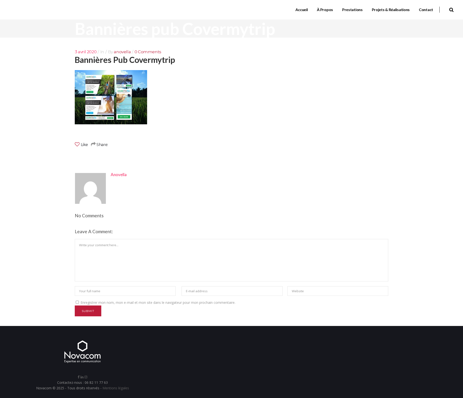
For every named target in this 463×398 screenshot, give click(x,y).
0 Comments (148, 51)
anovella (122, 51)
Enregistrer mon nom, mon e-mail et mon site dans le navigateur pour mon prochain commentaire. (158, 302)
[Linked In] (82, 377)
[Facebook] (79, 377)
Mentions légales (115, 388)
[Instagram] (85, 377)
